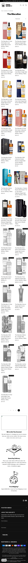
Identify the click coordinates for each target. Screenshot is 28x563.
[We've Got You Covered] (14, 423)
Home (2, 10)
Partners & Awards (9, 542)
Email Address (4, 520)
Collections (6, 10)
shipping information (14, 558)
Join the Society (8, 512)
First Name (3, 527)
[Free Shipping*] (14, 477)
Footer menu (6, 507)
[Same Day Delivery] (14, 449)
